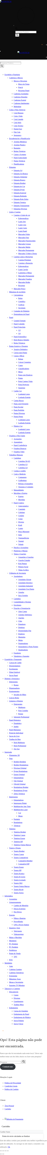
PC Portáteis (13, 947)
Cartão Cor (18, 391)
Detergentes (13, 682)
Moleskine (17, 107)
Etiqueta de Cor (19, 186)
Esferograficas (23, 218)
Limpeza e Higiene (16, 701)
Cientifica (21, 301)
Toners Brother (19, 851)
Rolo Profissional (20, 746)
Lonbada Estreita (24, 397)
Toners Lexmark (20, 880)
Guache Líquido (24, 560)
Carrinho (8, 1109)
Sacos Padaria (19, 1021)
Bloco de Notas (23, 84)
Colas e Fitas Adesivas (17, 110)
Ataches (21, 618)
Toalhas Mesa (19, 1005)
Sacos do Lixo (14, 736)
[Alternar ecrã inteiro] (3, 1150)
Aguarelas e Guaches (26, 557)
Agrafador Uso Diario (26, 589)
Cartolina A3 (22, 464)
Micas (20, 372)
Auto (11, 966)
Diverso (21, 522)
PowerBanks (18, 921)
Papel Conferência (20, 445)
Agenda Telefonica (25, 615)
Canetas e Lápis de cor (22, 215)
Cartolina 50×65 (24, 461)
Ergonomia (13, 976)
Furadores (17, 653)
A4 (19, 333)
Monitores (12, 941)
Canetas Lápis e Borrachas (23, 257)
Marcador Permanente (26, 250)
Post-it (20, 87)
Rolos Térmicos (19, 343)
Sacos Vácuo (18, 1024)
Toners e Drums (15, 848)
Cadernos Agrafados (21, 94)
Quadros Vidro (19, 452)
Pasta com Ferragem (21, 404)
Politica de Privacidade (13, 1083)
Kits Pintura (22, 564)
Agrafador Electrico (25, 583)
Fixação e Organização (22, 608)
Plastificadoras (19, 164)
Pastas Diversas (19, 413)
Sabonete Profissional (21, 717)
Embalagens (13, 1008)
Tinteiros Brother (20, 832)
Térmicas (17, 826)
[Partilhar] (5, 1150)
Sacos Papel (13, 675)
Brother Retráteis (20, 762)
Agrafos (21, 592)
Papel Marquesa (15, 730)
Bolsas (20, 359)
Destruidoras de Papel (21, 314)
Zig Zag (17, 749)
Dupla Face (18, 129)
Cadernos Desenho (20, 97)
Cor (19, 813)
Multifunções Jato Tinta (22, 806)
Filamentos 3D (14, 755)
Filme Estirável (14, 672)
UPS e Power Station (21, 925)
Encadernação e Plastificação (19, 138)
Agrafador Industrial (25, 586)
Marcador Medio (24, 247)
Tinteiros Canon (19, 835)
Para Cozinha (23, 711)
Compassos (22, 477)
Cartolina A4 (22, 468)
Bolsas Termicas (19, 151)
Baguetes (17, 148)
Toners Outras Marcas (22, 886)
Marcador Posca (19, 289)
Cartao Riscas (19, 401)
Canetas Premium (24, 260)
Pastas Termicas (19, 161)
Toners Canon (19, 854)
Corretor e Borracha (25, 263)
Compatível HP (23, 864)
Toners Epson (19, 867)
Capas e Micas (19, 356)
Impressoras (13, 797)
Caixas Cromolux (24, 362)
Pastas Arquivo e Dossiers (18, 346)
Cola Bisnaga (18, 113)
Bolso (20, 298)
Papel (11, 317)
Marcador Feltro (24, 234)
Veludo (20, 544)
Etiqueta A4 (18, 170)
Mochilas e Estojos (20, 493)
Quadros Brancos (20, 448)
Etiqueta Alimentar (20, 177)
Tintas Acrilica (23, 570)
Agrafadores (18, 576)
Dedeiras (21, 627)
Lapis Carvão (23, 270)
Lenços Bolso (14, 698)
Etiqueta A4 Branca (21, 174)
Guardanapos (18, 1001)
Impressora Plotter (20, 803)
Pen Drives (18, 912)
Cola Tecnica (18, 126)
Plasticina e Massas (20, 551)
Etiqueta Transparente (21, 206)
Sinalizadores (23, 650)
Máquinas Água (15, 979)
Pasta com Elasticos (25, 375)
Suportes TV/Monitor (17, 985)
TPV (15, 957)
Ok (9, 1147)
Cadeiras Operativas (16, 973)
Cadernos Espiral (20, 100)
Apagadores (18, 442)
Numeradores (23, 643)
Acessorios (18, 439)
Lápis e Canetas (15, 212)
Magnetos (21, 637)
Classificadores (23, 369)
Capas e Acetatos (20, 154)
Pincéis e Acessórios (21, 548)
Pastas (20, 378)
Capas (20, 365)
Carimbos (17, 599)
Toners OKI (18, 883)
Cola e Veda (18, 116)
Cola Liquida (18, 119)
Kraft (20, 525)
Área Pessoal (9, 1106)
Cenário (21, 516)
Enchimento (13, 669)
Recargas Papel (23, 91)
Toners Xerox (19, 893)
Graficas (21, 305)
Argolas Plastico (19, 145)
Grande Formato (20, 321)
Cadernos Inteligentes (21, 103)
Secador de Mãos (20, 695)
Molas (20, 640)
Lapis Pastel (22, 231)
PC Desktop (13, 944)
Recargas (21, 285)
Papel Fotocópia (19, 327)
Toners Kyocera (19, 877)
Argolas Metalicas (20, 142)
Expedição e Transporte (13, 659)
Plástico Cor (18, 426)
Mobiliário (8, 963)
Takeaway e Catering (12, 989)
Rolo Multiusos (19, 743)
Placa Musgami (23, 532)
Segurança (17, 135)
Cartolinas (17, 458)
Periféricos (13, 950)
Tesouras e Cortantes (25, 487)
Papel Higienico (15, 720)
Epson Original (19, 774)
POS (11, 960)
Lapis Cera (22, 225)
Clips (20, 621)
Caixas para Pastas (20, 353)
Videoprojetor (19, 934)
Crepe (20, 519)
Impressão (8, 752)
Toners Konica (19, 874)
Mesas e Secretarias (16, 982)
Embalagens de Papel (21, 1014)
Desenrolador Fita (24, 631)
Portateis (17, 819)
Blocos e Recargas (20, 81)
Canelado (21, 509)
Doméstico (17, 723)
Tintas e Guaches (20, 554)
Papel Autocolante (20, 158)
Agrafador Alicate (24, 580)
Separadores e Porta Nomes (28, 647)
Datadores (22, 624)
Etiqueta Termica (20, 202)
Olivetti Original (19, 784)
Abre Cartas (22, 611)
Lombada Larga (24, 394)
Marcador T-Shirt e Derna (27, 254)
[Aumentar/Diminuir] (1, 1150)
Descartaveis (13, 992)
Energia (12, 915)
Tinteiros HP (18, 842)
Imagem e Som (14, 928)
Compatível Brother (25, 861)
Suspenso (21, 388)
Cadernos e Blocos (16, 78)
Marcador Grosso (24, 244)
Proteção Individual (16, 733)
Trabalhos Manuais (16, 455)
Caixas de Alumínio (21, 1011)
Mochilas (21, 500)
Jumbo (16, 727)
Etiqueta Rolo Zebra (21, 199)
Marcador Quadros (25, 279)
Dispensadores (14, 688)
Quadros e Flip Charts (17, 436)
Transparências (23, 538)
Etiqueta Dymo (19, 190)
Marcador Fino (23, 238)
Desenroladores (14, 666)
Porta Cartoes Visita (25, 381)
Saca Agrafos (23, 596)
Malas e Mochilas (15, 937)
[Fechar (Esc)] (8, 1150)
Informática (9, 896)
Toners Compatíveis (21, 858)
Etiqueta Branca (19, 180)
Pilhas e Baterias (20, 918)
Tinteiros (12, 829)
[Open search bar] (16, 29)
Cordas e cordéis (20, 471)
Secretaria (21, 308)
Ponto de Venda (15, 953)
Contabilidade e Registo (22, 602)
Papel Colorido (19, 324)
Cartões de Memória (21, 906)
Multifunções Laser (21, 810)
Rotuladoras (18, 822)
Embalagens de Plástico (22, 1017)
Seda (20, 535)
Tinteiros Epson (19, 838)
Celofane (21, 512)
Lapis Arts (22, 222)
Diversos (17, 998)
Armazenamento (15, 902)
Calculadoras (18, 295)
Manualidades (19, 490)
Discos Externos (19, 909)
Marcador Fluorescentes (26, 241)
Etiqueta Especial (20, 193)
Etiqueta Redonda (20, 196)
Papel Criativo (19, 503)
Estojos (21, 496)
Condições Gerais (11, 1086)
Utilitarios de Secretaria (17, 573)
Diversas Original (20, 768)
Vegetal (21, 541)
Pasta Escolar (18, 407)
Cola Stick (17, 123)
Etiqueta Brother (20, 183)
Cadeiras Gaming (15, 969)
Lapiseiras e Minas (25, 273)
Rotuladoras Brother (21, 787)
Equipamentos (14, 691)
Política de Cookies (11, 1089)
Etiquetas (12, 167)
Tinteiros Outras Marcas (22, 845)
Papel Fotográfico (20, 337)
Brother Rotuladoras (21, 765)
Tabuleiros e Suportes (21, 656)
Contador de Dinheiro (21, 311)
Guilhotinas (22, 480)
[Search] (17, 35)
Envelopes (17, 605)
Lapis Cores (22, 228)
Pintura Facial (23, 567)
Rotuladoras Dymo (20, 790)
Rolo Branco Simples (21, 340)
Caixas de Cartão (15, 663)
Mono (20, 816)
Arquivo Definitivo (20, 349)
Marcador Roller (24, 282)
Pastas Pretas (18, 417)
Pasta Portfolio (19, 410)
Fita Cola (17, 132)
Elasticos (21, 634)
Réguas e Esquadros (25, 484)
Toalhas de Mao (15, 739)
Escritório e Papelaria (12, 75)
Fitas (11, 758)
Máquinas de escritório (17, 292)
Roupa (16, 685)
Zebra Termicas (19, 794)
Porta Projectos (23, 385)
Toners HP (17, 870)
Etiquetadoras (19, 778)
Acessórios (13, 899)
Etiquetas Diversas (20, 209)
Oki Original (18, 781)
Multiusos (21, 707)
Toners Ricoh (18, 890)
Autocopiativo (23, 506)
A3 (19, 330)
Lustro (20, 528)
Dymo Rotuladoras (20, 771)
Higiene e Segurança (12, 679)
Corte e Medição (20, 474)
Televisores (18, 931)
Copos (16, 995)
